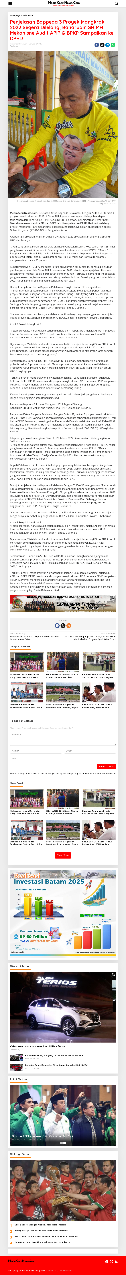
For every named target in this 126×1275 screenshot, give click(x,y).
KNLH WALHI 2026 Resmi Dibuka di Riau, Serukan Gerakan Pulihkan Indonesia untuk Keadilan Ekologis (62, 676)
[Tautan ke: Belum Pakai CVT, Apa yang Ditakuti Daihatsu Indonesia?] (16, 1057)
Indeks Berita (66, 1270)
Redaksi (52, 1270)
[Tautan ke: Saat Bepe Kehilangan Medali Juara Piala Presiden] (63, 1190)
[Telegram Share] (107, 45)
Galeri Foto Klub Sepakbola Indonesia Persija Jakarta (42, 1242)
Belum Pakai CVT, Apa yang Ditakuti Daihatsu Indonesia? (54, 1055)
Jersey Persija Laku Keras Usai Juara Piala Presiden (41, 1230)
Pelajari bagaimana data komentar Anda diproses (91, 773)
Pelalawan (14, 46)
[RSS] (68, 625)
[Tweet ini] (102, 45)
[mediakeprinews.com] (63, 3)
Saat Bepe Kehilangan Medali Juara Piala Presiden (41, 1224)
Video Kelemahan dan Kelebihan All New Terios (37, 1046)
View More (63, 855)
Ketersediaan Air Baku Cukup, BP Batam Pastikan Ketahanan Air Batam (34, 636)
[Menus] (10, 3)
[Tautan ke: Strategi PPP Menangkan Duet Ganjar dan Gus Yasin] (63, 1115)
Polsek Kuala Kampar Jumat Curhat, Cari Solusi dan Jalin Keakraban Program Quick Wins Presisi (90, 636)
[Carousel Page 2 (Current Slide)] (64, 1143)
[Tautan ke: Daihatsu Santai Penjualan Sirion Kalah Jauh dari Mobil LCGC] (16, 1067)
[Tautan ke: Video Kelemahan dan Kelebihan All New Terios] (63, 1007)
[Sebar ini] (96, 45)
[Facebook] (57, 625)
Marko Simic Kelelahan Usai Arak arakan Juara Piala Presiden (46, 1236)
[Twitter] (63, 625)
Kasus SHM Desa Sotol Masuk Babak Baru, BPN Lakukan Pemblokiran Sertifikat (97, 706)
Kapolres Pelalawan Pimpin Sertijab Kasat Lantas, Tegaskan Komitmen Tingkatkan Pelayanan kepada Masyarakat (99, 676)
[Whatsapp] (113, 45)
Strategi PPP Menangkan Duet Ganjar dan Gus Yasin (43, 1136)
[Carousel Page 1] (61, 1143)
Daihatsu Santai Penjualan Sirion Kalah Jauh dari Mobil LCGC (56, 1065)
